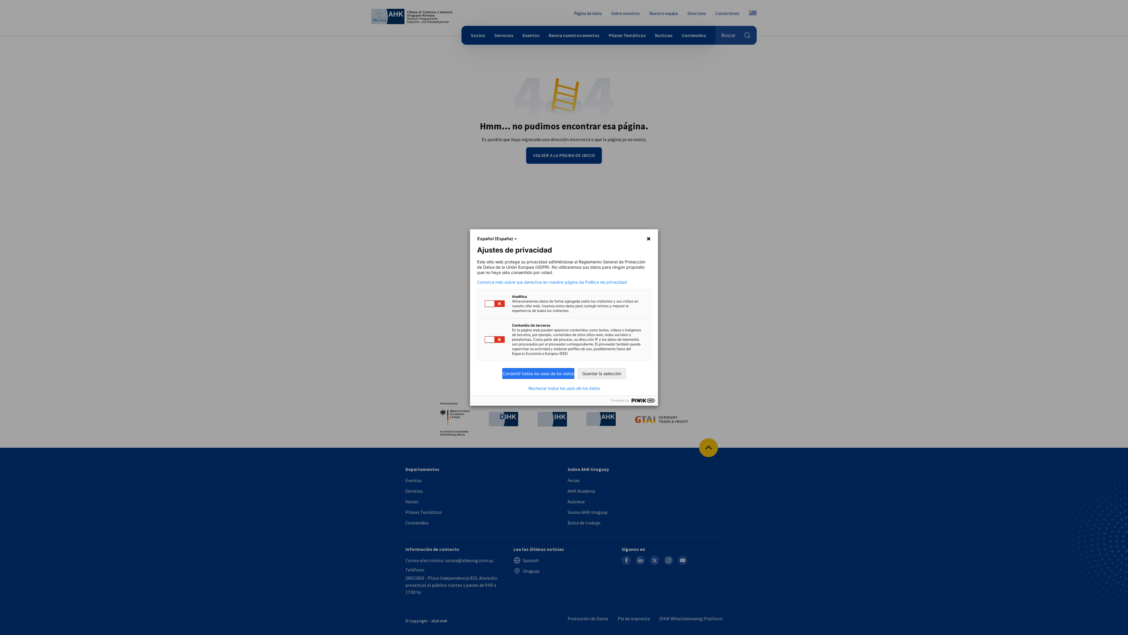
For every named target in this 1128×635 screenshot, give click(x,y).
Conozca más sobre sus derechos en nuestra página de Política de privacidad (552, 282)
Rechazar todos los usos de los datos (564, 388)
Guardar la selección (601, 373)
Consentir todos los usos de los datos (538, 373)
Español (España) (495, 238)
